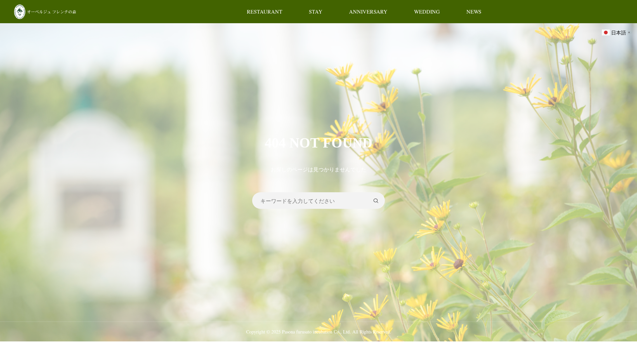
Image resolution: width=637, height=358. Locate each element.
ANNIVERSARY (368, 11)
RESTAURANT (264, 11)
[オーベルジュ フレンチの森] (45, 11)
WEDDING (427, 11)
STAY (315, 11)
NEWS (473, 11)
